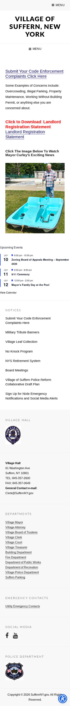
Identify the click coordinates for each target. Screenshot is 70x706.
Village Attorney (15, 527)
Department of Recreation (21, 567)
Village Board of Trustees (21, 532)
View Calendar (8, 292)
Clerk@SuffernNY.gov (19, 493)
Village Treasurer (16, 547)
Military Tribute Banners (22, 332)
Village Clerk (13, 537)
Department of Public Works (23, 562)
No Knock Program (19, 351)
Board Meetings (16, 370)
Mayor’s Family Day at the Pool (30, 285)
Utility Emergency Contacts (22, 606)
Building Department (18, 552)
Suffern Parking (15, 577)
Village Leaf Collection (21, 342)
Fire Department (15, 557)
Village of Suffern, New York (35, 27)
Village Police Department (22, 572)
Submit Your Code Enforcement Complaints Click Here (34, 74)
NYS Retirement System (22, 361)
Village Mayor (14, 522)
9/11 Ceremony (20, 274)
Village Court (13, 542)
